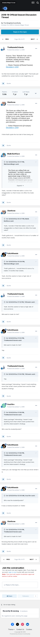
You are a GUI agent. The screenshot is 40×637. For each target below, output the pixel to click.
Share (10, 596)
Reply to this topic (20, 32)
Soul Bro (10, 404)
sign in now (12, 572)
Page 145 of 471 (20, 39)
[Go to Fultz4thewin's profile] (4, 255)
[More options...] (36, 48)
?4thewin (27, 302)
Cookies (29, 629)
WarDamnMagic (9, 164)
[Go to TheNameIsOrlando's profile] (4, 48)
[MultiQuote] (3, 83)
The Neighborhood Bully (12, 23)
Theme (11, 629)
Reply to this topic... (13, 585)
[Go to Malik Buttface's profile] (4, 155)
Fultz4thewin (12, 253)
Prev (7, 39)
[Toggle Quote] (5, 162)
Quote (9, 83)
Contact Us (20, 629)
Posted (15, 50)
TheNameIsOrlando (15, 47)
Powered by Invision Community (20, 634)
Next (33, 39)
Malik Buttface (13, 154)
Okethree (11, 102)
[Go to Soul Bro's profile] (4, 405)
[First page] (2, 39)
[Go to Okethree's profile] (4, 103)
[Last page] (37, 39)
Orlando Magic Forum (22, 25)
